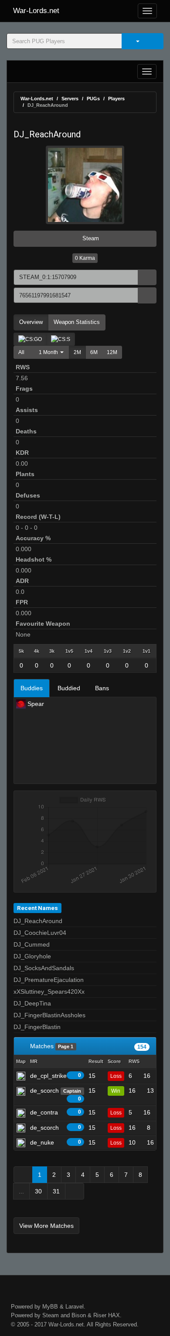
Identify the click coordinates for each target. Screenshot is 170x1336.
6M (94, 352)
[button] (49, 352)
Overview (31, 322)
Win (115, 1091)
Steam (90, 238)
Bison (78, 1315)
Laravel (74, 1306)
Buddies (31, 688)
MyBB (50, 1306)
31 (56, 1191)
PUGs (93, 98)
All (21, 352)
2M (77, 352)
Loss (116, 1076)
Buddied (69, 688)
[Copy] (147, 277)
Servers (69, 98)
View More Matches (46, 1225)
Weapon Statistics (77, 322)
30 (38, 1191)
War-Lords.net (36, 11)
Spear (35, 703)
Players (116, 98)
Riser (99, 1315)
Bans (102, 688)
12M (112, 352)
